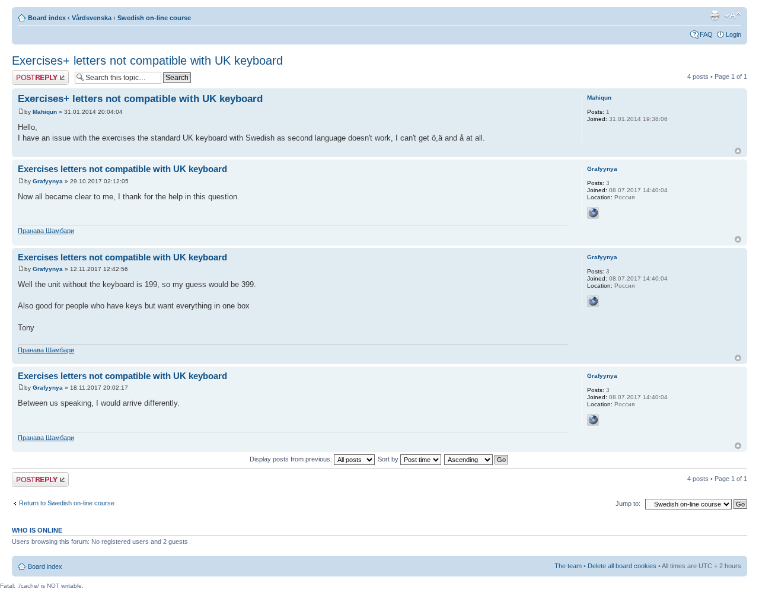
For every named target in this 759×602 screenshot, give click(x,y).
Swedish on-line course (154, 17)
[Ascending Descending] (476, 459)
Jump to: (628, 503)
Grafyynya (48, 181)
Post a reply (29, 73)
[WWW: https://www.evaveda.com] (593, 213)
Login (733, 34)
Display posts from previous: (292, 459)
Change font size (732, 15)
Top (738, 151)
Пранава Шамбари (46, 230)
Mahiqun (45, 112)
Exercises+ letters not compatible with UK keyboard (147, 60)
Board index (47, 17)
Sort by (389, 459)
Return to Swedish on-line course (66, 503)
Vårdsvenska (91, 17)
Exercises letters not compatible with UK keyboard (122, 169)
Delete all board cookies (622, 565)
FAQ (706, 34)
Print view (714, 15)
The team (568, 565)
